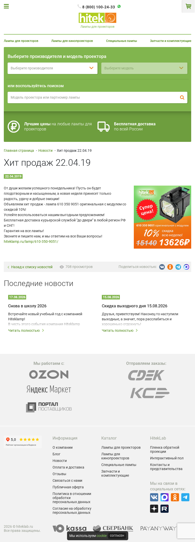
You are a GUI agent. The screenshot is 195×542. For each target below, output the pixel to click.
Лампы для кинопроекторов (72, 41)
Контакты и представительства (166, 467)
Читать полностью (24, 330)
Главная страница (19, 150)
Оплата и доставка (68, 467)
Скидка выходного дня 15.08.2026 (134, 306)
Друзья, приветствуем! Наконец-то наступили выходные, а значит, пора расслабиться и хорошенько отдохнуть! (140, 319)
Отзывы (59, 474)
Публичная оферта (68, 487)
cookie (101, 536)
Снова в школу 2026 (27, 306)
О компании (63, 447)
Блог (56, 454)
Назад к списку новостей (32, 267)
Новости (45, 150)
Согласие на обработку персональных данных (72, 510)
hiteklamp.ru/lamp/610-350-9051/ (31, 241)
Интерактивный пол (167, 458)
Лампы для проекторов (21, 41)
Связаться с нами (67, 480)
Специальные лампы (121, 41)
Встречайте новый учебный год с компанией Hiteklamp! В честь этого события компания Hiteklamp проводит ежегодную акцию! (45, 319)
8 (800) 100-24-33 (98, 7)
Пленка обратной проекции (164, 449)
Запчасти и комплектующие (170, 41)
